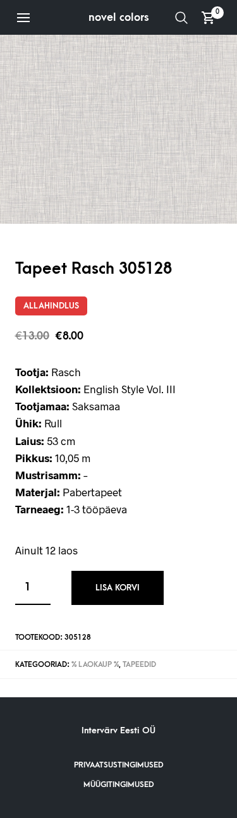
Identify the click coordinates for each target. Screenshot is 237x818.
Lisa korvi (117, 587)
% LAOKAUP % (95, 665)
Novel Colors (118, 17)
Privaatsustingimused (119, 764)
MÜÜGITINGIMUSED (118, 784)
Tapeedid (139, 665)
